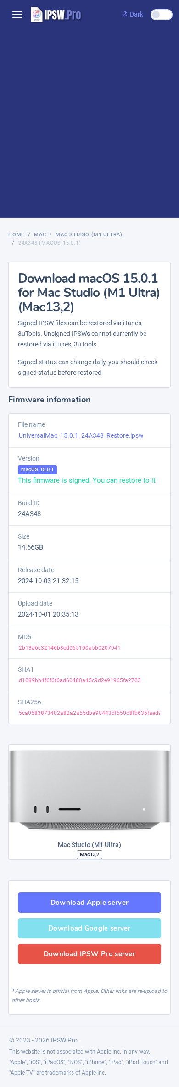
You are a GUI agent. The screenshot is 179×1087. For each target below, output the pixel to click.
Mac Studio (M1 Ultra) (89, 235)
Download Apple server (89, 902)
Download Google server (89, 928)
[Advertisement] (89, 123)
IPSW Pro (64, 1040)
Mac (40, 235)
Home (16, 235)
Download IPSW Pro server (89, 954)
